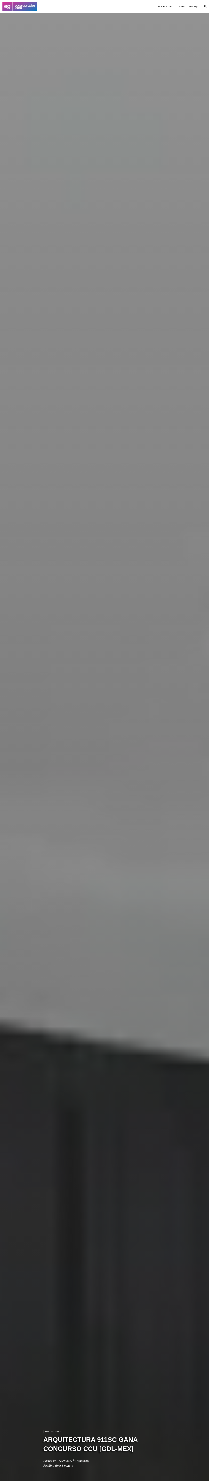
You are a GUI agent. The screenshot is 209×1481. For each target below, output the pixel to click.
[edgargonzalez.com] (19, 6)
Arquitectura (53, 1431)
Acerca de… (166, 6)
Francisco (83, 1460)
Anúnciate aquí (189, 6)
